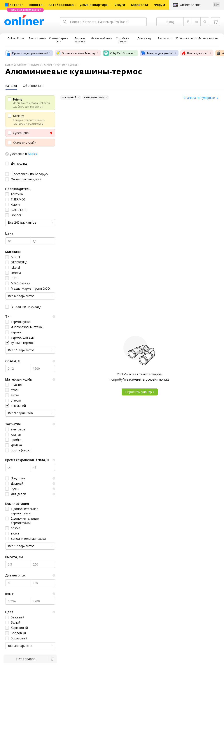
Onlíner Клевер (190, 5)
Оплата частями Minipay (79, 53)
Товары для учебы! (160, 53)
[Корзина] (215, 21)
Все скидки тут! (197, 53)
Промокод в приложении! (30, 53)
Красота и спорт (41, 64)
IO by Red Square (121, 53)
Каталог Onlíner (16, 64)
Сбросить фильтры (139, 392)
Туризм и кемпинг (67, 64)
